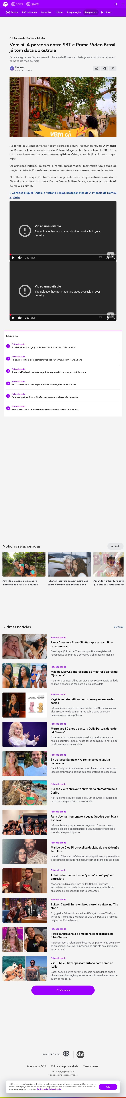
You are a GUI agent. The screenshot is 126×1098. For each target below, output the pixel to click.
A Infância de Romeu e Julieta (27, 37)
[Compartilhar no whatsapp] (96, 68)
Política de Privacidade (49, 1089)
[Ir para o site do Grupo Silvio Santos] (57, 1054)
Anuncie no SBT (36, 1066)
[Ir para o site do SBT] (80, 1054)
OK (108, 1086)
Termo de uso (91, 1066)
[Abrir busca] (116, 4)
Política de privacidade (64, 1066)
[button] (23, 572)
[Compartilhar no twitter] (112, 68)
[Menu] (122, 4)
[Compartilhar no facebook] (104, 68)
